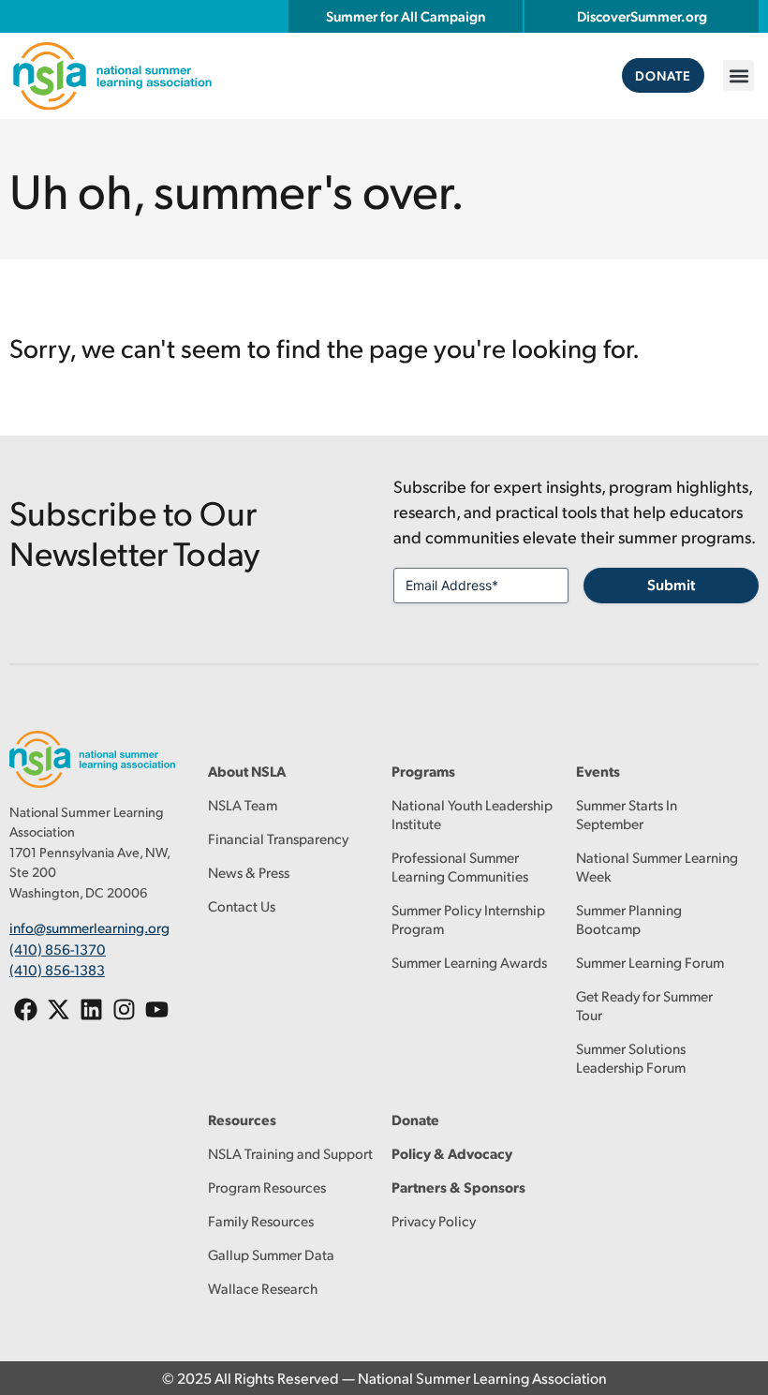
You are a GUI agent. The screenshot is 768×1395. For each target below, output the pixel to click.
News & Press (248, 872)
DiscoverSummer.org (642, 16)
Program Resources (267, 1186)
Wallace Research (263, 1288)
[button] (738, 75)
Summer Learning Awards (469, 962)
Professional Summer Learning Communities (459, 866)
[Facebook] (25, 1009)
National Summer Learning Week (657, 866)
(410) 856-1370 (57, 948)
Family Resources (261, 1220)
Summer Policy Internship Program (468, 918)
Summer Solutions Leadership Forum (631, 1057)
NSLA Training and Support (290, 1153)
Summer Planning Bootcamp (629, 918)
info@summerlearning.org (89, 927)
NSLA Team (242, 804)
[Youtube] (156, 1009)
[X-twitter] (58, 1009)
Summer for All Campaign (405, 16)
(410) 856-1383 (57, 969)
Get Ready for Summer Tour (644, 1005)
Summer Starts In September (626, 813)
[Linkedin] (91, 1009)
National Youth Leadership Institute (472, 813)
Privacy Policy (433, 1220)
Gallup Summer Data (271, 1254)
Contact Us (241, 905)
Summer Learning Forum (650, 962)
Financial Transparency (278, 838)
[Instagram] (124, 1009)
